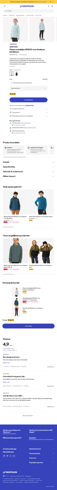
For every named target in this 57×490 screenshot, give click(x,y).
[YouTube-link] (7, 456)
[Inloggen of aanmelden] (48, 6)
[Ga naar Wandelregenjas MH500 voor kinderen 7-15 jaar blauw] (16, 302)
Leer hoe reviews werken (9, 350)
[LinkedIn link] (14, 456)
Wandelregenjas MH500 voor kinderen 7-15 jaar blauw (15, 217)
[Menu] (5, 6)
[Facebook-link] (4, 456)
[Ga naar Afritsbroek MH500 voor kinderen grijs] (16, 312)
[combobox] (29, 88)
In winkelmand (28, 100)
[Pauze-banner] (50, 2)
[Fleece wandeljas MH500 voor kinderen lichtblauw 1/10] (15, 29)
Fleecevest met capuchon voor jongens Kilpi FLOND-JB (16, 266)
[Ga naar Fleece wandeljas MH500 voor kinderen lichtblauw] (16, 292)
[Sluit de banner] (53, 2)
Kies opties (28, 326)
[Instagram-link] (11, 456)
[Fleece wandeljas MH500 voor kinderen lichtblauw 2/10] (41, 29)
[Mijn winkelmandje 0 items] (52, 6)
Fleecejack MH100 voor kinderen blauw (41, 216)
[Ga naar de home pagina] (27, 6)
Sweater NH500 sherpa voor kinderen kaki (40, 266)
